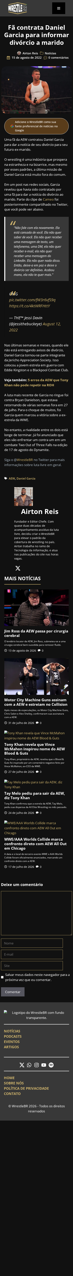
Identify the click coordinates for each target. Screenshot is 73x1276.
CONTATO (12, 1093)
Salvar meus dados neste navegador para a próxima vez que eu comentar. (37, 977)
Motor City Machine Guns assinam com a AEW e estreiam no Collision (35, 702)
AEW (12, 478)
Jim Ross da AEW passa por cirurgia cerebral (36, 633)
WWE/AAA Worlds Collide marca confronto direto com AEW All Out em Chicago (35, 844)
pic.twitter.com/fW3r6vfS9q (32, 299)
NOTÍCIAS (12, 1031)
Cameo (48, 199)
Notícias (50, 53)
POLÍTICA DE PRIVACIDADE (26, 1088)
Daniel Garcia (26, 478)
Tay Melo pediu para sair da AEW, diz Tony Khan (34, 795)
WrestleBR (25, 459)
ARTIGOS (11, 1047)
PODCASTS (13, 1036)
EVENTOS (12, 1041)
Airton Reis (30, 53)
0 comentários (58, 57)
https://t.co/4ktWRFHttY (29, 305)
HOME (9, 1077)
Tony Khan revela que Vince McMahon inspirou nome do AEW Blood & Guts (34, 749)
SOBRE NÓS (14, 1083)
